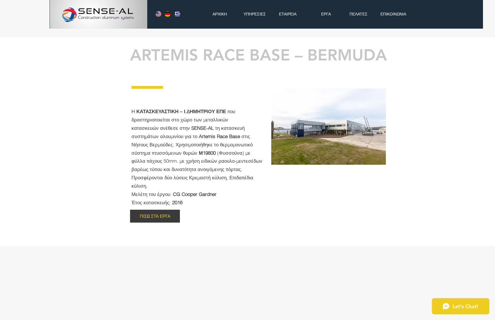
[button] (328, 127)
